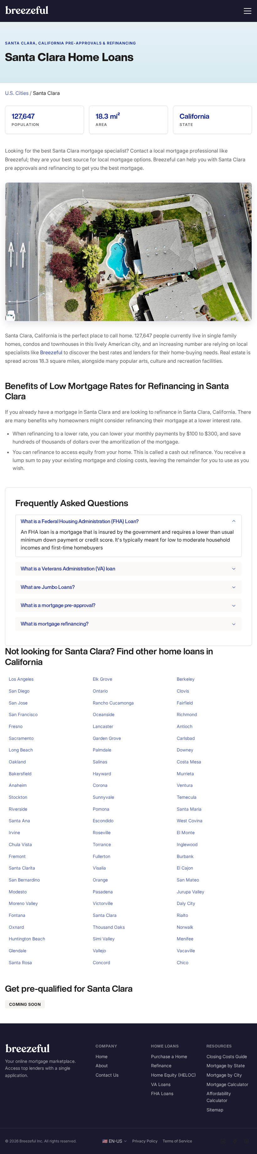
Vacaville (186, 950)
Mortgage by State (226, 1065)
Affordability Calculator (219, 1097)
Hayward (102, 773)
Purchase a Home (169, 1056)
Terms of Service (177, 1141)
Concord (101, 962)
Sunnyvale (103, 797)
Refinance (161, 1065)
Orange (100, 879)
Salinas (100, 761)
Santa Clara (105, 915)
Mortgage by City (224, 1075)
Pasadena (103, 891)
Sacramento (21, 738)
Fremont (17, 856)
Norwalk (185, 927)
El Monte (186, 832)
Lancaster (103, 726)
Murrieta (185, 773)
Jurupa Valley (190, 891)
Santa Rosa (20, 962)
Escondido (103, 820)
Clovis (183, 691)
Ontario (100, 691)
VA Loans (160, 1084)
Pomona (101, 809)
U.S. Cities (17, 93)
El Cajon (185, 868)
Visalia (99, 868)
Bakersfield (20, 773)
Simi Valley (104, 938)
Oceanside (103, 714)
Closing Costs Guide (227, 1056)
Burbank (185, 856)
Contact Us (107, 1075)
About (102, 1065)
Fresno (16, 726)
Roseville (102, 832)
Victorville (103, 903)
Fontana (17, 915)
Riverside (18, 809)
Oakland (17, 761)
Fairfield (185, 702)
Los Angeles (21, 679)
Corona (100, 785)
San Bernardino (24, 879)
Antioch (184, 726)
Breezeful (51, 352)
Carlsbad (186, 738)
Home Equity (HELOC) (173, 1075)
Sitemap (215, 1109)
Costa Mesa (189, 761)
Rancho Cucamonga (113, 702)
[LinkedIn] (223, 1141)
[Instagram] (246, 1141)
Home (102, 1056)
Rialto (182, 915)
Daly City (186, 903)
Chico (182, 962)
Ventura (185, 785)
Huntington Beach (27, 938)
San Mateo (188, 879)
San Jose (18, 702)
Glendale (17, 950)
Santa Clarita (22, 868)
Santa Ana (19, 820)
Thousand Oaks (109, 927)
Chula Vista (20, 844)
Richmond (187, 714)
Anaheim (18, 785)
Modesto (18, 891)
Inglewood (187, 844)
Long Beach (21, 749)
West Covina (189, 820)
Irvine (14, 832)
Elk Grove (102, 679)
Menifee (185, 938)
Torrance (102, 844)
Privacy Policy (145, 1141)
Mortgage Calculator (227, 1084)
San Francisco (23, 714)
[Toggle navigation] (247, 11)
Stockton (18, 797)
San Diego (19, 691)
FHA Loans (162, 1093)
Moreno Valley (23, 903)
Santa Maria (189, 809)
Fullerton (101, 856)
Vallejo (99, 950)
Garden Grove (107, 738)
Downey (185, 749)
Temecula (187, 797)
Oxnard (16, 927)
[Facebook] (234, 1141)
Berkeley (186, 679)
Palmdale (102, 749)
